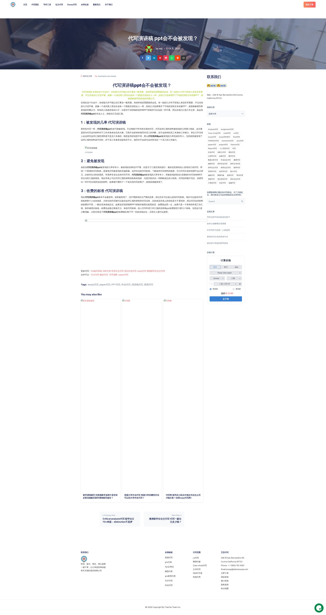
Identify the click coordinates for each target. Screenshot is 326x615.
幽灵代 (103, 274)
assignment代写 (227, 129)
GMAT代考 (197, 573)
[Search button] (242, 201)
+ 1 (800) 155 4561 (236, 565)
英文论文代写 (235, 179)
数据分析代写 (213, 160)
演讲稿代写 (137, 284)
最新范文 (97, 4)
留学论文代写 (213, 167)
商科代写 (232, 152)
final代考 (236, 137)
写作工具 (47, 4)
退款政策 (225, 577)
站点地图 (225, 588)
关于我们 (109, 4)
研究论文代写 (226, 167)
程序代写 (237, 167)
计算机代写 (212, 183)
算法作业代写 (130, 271)
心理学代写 (212, 156)
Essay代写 (72, 4)
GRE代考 (107, 271)
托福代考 (197, 577)
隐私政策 (225, 584)
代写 (234, 148)
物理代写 (211, 164)
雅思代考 (169, 571)
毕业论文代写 (226, 160)
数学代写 (232, 156)
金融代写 (232, 183)
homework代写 (228, 141)
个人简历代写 (225, 148)
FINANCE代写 (213, 141)
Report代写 (212, 148)
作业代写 (126, 284)
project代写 (223, 145)
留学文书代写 (235, 164)
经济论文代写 (117, 271)
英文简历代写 (222, 179)
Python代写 (235, 145)
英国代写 (148, 284)
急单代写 (222, 156)
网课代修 (221, 175)
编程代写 (211, 175)
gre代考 (168, 562)
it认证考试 (169, 567)
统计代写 (233, 171)
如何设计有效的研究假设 (217, 243)
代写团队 (35, 4)
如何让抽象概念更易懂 (216, 223)
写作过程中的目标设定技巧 (218, 217)
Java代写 (239, 141)
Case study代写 (214, 133)
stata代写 (141, 271)
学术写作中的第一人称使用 (218, 230)
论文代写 (59, 4)
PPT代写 (115, 284)
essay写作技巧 (224, 137)
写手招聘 (113, 274)
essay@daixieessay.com (237, 569)
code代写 (227, 133)
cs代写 (236, 133)
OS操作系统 (96, 271)
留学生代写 (87, 76)
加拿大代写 (222, 152)
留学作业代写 (222, 164)
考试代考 (239, 175)
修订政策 (225, 581)
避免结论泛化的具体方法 (217, 236)
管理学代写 (212, 171)
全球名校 (85, 4)
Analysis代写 (213, 129)
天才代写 (95, 274)
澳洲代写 (237, 160)
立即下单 (225, 573)
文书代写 (197, 569)
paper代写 (123, 274)
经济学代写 (223, 171)
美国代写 (230, 175)
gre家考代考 (170, 576)
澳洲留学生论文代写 (156, 271)
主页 (25, 4)
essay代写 (93, 284)
